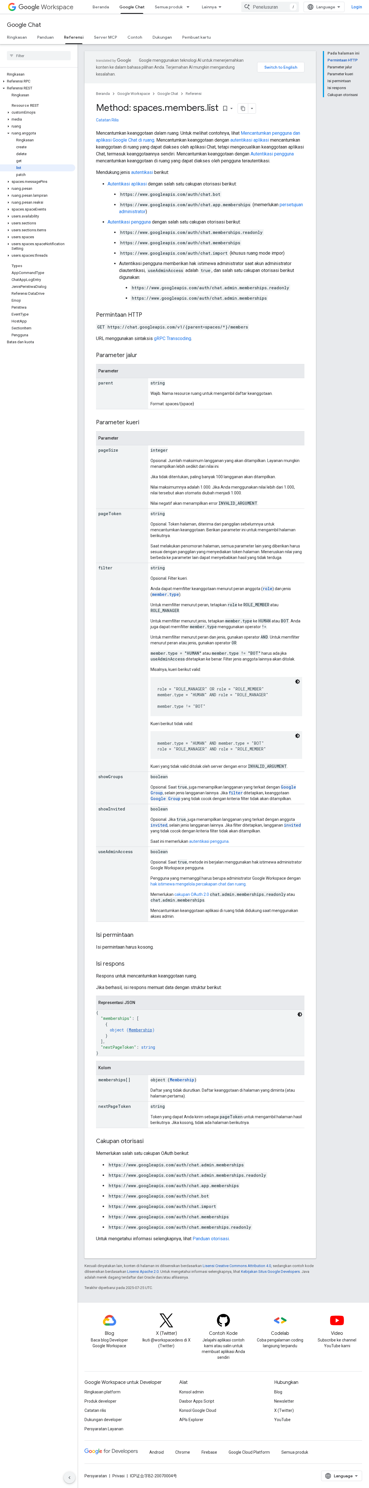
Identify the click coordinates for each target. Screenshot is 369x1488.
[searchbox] (39, 55)
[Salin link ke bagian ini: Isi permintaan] (139, 935)
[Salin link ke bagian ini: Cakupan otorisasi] (149, 1141)
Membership (140, 1030)
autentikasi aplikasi (249, 140)
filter (236, 792)
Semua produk (169, 7)
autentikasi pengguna (209, 841)
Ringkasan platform (102, 1392)
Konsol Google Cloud (197, 1410)
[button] (37, 81)
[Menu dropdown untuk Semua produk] (190, 7)
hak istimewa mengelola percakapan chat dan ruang (198, 884)
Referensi (74, 37)
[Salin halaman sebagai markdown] (243, 108)
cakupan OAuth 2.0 (191, 894)
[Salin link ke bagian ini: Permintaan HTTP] (148, 315)
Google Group (165, 798)
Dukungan (162, 37)
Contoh (134, 37)
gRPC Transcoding (172, 338)
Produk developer (100, 1401)
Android (156, 1452)
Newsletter (284, 1401)
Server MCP (105, 37)
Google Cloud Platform (249, 1452)
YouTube (282, 1419)
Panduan (45, 37)
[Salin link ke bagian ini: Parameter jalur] (143, 355)
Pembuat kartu (196, 37)
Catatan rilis (95, 1410)
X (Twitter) (284, 1410)
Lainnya (209, 7)
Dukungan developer (103, 1419)
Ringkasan (17, 37)
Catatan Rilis (107, 120)
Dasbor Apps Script (196, 1401)
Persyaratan (95, 1476)
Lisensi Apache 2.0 (143, 1271)
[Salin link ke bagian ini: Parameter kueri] (145, 422)
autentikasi (142, 172)
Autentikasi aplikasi (127, 184)
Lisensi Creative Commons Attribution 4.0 (237, 1266)
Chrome (182, 1452)
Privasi (118, 1476)
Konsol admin (191, 1392)
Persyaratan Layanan (103, 1429)
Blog (278, 1392)
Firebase (209, 1452)
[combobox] (270, 7)
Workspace (57, 7)
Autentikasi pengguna (272, 154)
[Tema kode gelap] (297, 681)
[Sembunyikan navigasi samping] (69, 1477)
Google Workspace (133, 93)
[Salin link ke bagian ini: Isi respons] (130, 964)
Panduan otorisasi (211, 1238)
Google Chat (131, 7)
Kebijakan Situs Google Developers (270, 1271)
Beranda (101, 7)
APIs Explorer (191, 1419)
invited (158, 825)
